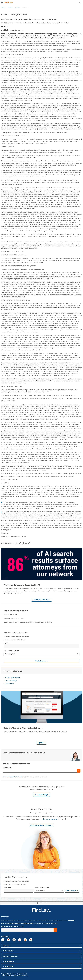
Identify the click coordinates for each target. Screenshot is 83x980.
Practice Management (12, 677)
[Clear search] (77, 654)
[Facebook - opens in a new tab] (2, 939)
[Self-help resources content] (80, 956)
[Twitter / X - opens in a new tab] (14, 939)
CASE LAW (3, 7)
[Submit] (78, 771)
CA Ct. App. (17, 7)
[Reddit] (25, 939)
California (10, 7)
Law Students (9, 684)
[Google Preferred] (30, 939)
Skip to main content (41, 2)
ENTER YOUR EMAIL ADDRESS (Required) (12, 926)
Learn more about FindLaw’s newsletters (13, 777)
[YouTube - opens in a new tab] (8, 939)
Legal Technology (11, 681)
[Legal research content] (80, 961)
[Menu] (2, 2)
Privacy (9, 975)
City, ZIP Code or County (11, 650)
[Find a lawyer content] (80, 951)
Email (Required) (7, 767)
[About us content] (80, 945)
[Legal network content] (80, 966)
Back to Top (42, 903)
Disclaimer (16, 975)
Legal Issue (7, 643)
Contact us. (71, 920)
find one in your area (50, 819)
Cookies (23, 975)
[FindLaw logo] (9, 2)
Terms (3, 975)
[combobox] (41, 646)
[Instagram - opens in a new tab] (19, 939)
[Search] (80, 2)
